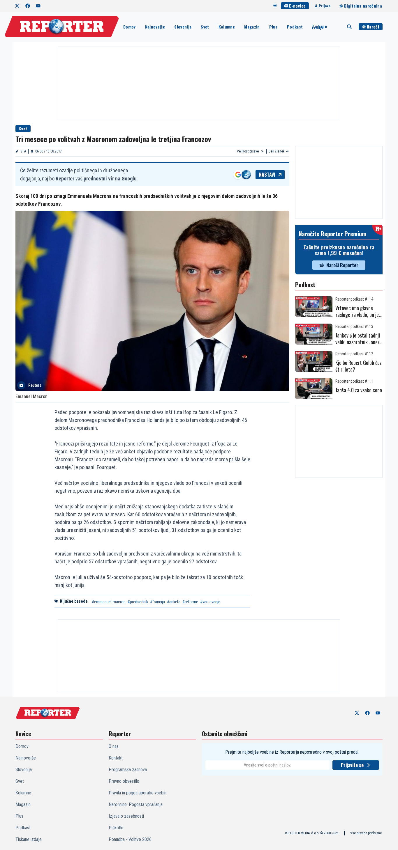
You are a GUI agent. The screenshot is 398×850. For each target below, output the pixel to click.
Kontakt (116, 758)
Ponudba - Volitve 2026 (130, 839)
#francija (157, 601)
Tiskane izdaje (319, 26)
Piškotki (116, 828)
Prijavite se (352, 765)
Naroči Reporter (342, 265)
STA (23, 151)
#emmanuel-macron (109, 601)
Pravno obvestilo (124, 781)
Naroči (373, 27)
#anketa (173, 601)
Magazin (252, 27)
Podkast (295, 27)
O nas (114, 746)
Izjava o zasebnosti (126, 816)
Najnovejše (155, 27)
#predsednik (138, 601)
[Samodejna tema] (275, 5)
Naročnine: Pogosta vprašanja (136, 804)
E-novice (297, 6)
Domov (129, 27)
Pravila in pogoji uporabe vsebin (137, 793)
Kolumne (227, 27)
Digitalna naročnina (363, 6)
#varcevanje (210, 601)
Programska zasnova (128, 769)
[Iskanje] (349, 26)
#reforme (190, 601)
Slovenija (182, 27)
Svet (205, 27)
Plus (273, 27)
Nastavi (267, 174)
